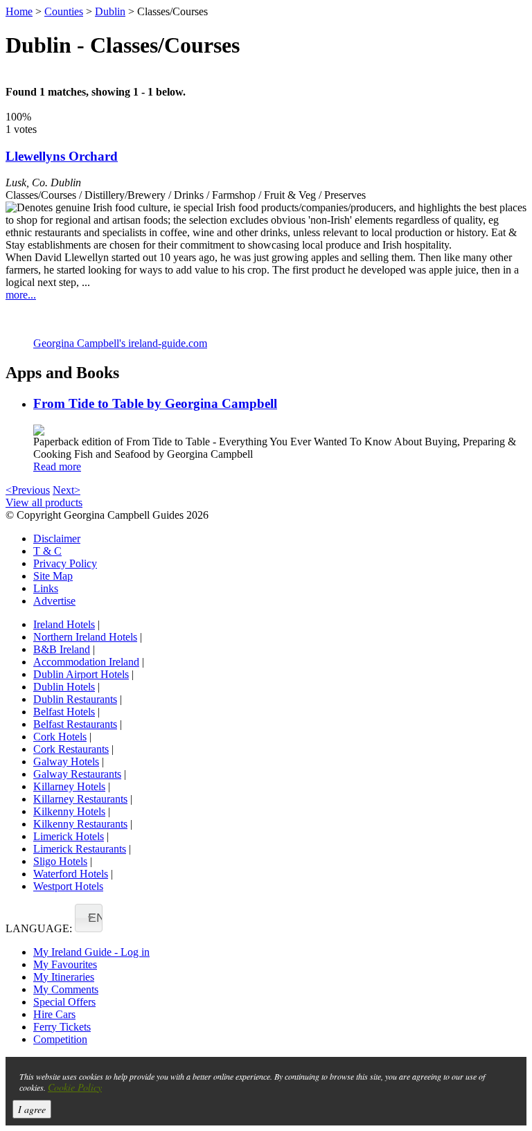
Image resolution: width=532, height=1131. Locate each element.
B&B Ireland (61, 649)
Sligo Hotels (60, 861)
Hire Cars (54, 1014)
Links (45, 588)
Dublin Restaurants (75, 699)
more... (21, 295)
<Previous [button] (28, 490)
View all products (44, 502)
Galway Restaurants (77, 774)
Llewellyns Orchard (62, 156)
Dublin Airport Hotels (81, 674)
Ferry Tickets (62, 1027)
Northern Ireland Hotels (85, 637)
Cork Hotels (60, 736)
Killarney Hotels (69, 786)
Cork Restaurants (71, 749)
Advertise (54, 601)
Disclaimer (56, 538)
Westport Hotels (68, 886)
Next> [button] (66, 490)
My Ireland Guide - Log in (91, 952)
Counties (63, 11)
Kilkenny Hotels (69, 811)
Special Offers (64, 1002)
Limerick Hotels (68, 836)
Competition (60, 1039)
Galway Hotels (66, 761)
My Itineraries (63, 977)
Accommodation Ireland (86, 662)
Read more (57, 466)
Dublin (110, 11)
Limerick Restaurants (79, 849)
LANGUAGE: (39, 928)
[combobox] (89, 918)
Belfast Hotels (64, 712)
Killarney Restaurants (80, 799)
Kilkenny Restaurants (80, 824)
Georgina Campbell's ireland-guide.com (120, 343)
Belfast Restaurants (75, 724)
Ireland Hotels (64, 624)
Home (19, 11)
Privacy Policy (65, 563)
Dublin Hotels (64, 687)
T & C (47, 551)
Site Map (53, 576)
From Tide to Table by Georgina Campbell (155, 403)
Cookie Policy (75, 1087)
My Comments (65, 989)
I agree (32, 1109)
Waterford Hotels (70, 874)
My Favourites (65, 964)
